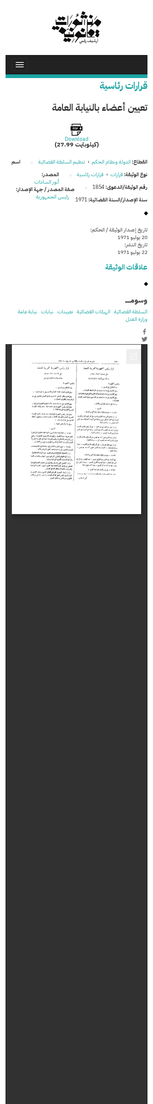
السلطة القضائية (130, 312)
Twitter (144, 339)
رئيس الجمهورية (53, 197)
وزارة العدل (136, 319)
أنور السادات (46, 182)
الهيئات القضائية (93, 312)
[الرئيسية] (76, 27)
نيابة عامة (27, 312)
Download (76, 139)
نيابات (47, 312)
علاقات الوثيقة (126, 267)
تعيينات (65, 312)
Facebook (144, 332)
